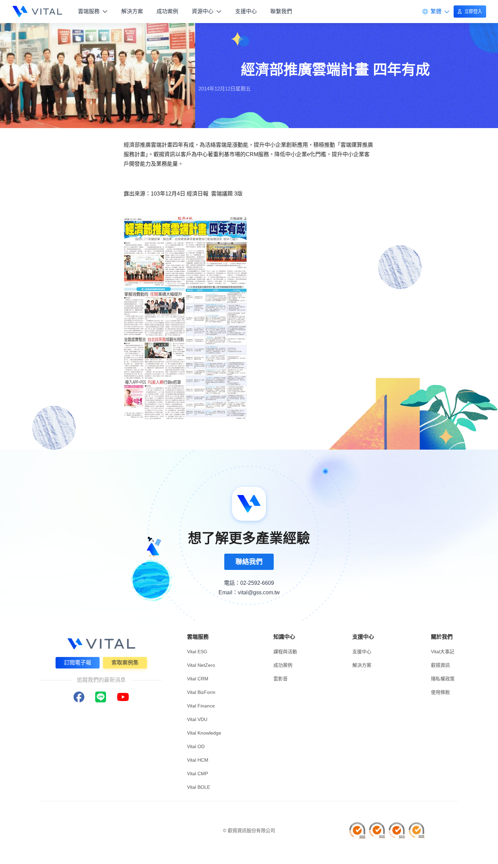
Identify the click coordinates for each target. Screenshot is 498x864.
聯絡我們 (249, 561)
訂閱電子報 (77, 662)
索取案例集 (125, 662)
